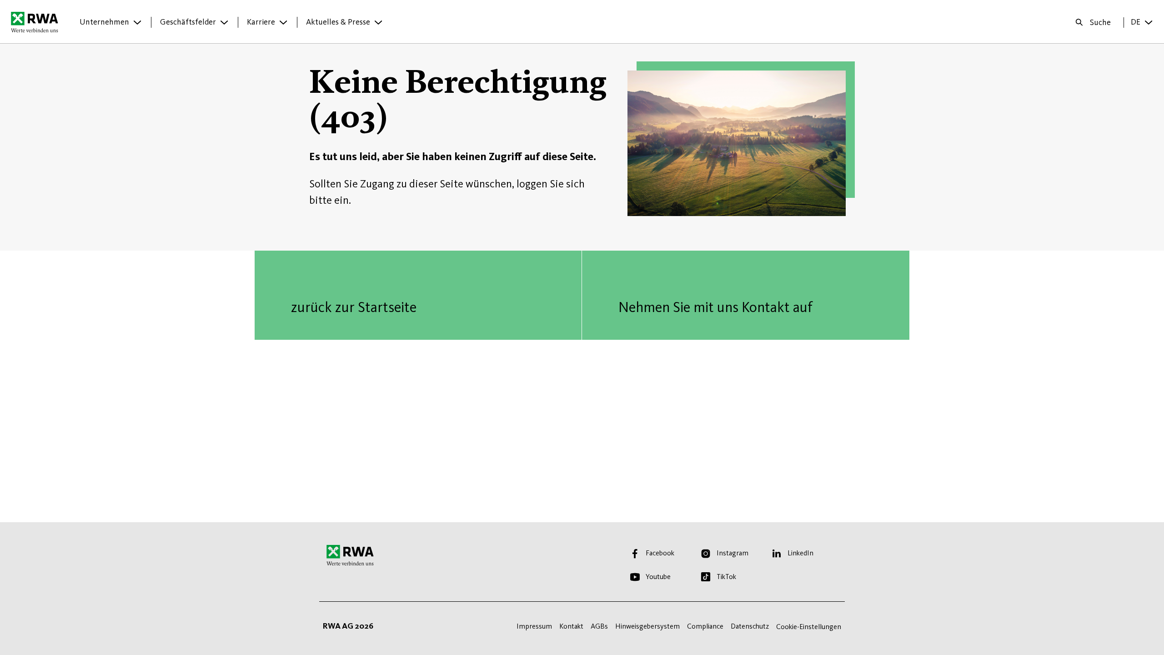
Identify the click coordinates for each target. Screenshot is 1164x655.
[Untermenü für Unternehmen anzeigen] (137, 22)
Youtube (658, 576)
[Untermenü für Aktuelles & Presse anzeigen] (378, 22)
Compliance (705, 626)
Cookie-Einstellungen (808, 626)
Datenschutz (750, 626)
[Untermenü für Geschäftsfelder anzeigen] (224, 22)
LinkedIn (800, 553)
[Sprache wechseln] (1148, 22)
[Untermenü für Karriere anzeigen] (283, 22)
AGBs (599, 626)
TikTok (726, 576)
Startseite (37, 22)
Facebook (660, 553)
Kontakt (571, 626)
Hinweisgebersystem (647, 626)
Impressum (534, 626)
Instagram (732, 553)
